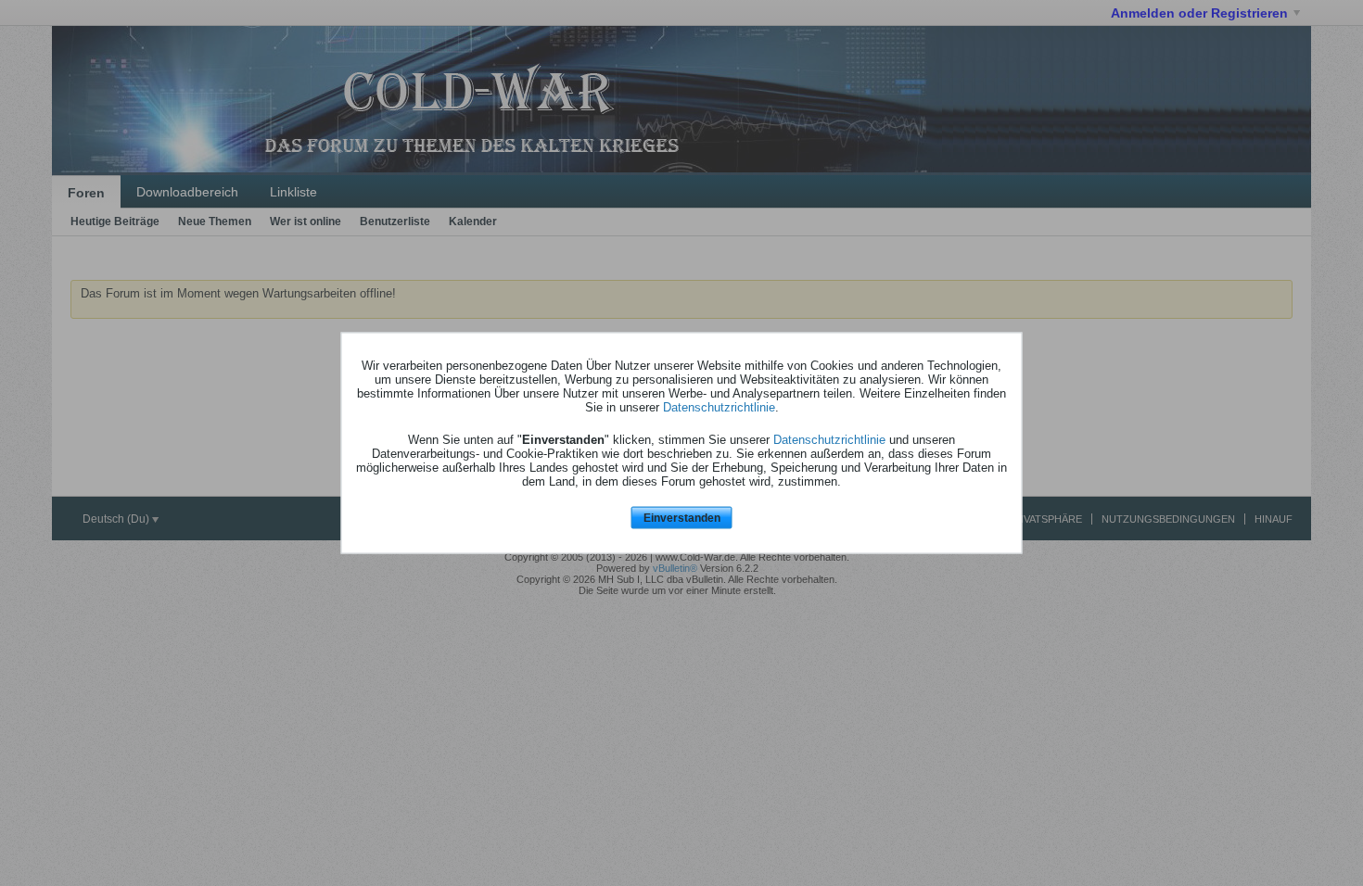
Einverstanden (681, 517)
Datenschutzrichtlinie (719, 406)
